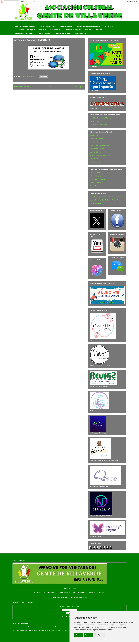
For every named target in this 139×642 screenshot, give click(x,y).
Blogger (84, 597)
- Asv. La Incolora (95, 162)
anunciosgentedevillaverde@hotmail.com (64, 630)
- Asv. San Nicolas (95, 152)
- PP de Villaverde (95, 176)
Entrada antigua (77, 87)
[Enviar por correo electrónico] (40, 76)
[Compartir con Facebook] (45, 76)
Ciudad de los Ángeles (73, 29)
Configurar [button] (99, 635)
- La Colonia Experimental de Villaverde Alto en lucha (107, 197)
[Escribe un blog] (41, 76)
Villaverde (98, 29)
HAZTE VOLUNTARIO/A (47, 26)
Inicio (51, 87)
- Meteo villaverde (95, 203)
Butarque (42, 29)
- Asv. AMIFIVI (94, 135)
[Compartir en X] (43, 76)
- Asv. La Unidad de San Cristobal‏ (100, 142)
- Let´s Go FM (94, 121)
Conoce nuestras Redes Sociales (88, 26)
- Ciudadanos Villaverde (97, 179)
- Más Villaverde (95, 172)
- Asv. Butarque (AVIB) (97, 148)
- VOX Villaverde (95, 186)
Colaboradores (80, 33)
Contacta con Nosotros (63, 33)
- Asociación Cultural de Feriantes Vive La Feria (105, 200)
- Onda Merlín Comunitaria (98, 124)
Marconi (88, 29)
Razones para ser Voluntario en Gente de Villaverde (32, 33)
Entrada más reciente (22, 87)
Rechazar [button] (88, 635)
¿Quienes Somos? (66, 26)
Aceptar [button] (79, 635)
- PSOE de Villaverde (96, 183)
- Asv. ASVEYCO (95, 158)
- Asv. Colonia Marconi (97, 138)
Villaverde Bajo (55, 29)
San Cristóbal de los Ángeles (25, 29)
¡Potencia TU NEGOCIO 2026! (25, 26)
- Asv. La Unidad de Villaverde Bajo (101, 155)
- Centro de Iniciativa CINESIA (99, 145)
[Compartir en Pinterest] (47, 76)
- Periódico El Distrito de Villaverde (101, 118)
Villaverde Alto (109, 26)
